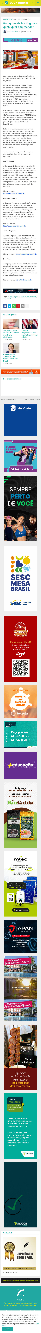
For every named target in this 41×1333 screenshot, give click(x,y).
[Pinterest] (18, 306)
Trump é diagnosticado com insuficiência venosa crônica (29, 334)
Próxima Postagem (32, 399)
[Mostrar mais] (27, 306)
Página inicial (7, 19)
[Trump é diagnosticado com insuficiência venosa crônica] (30, 324)
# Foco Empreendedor (22, 19)
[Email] (22, 306)
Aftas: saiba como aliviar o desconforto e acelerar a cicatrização (11, 334)
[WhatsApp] (14, 306)
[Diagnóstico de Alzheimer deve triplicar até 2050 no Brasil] (11, 348)
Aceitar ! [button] (7, 1329)
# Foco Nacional (30, 297)
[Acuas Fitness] (20, 1280)
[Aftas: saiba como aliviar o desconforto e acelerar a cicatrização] (11, 324)
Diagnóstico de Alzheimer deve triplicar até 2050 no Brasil (10, 358)
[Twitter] (9, 306)
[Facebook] (5, 306)
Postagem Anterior (9, 399)
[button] (2, 3)
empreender (7, 299)
